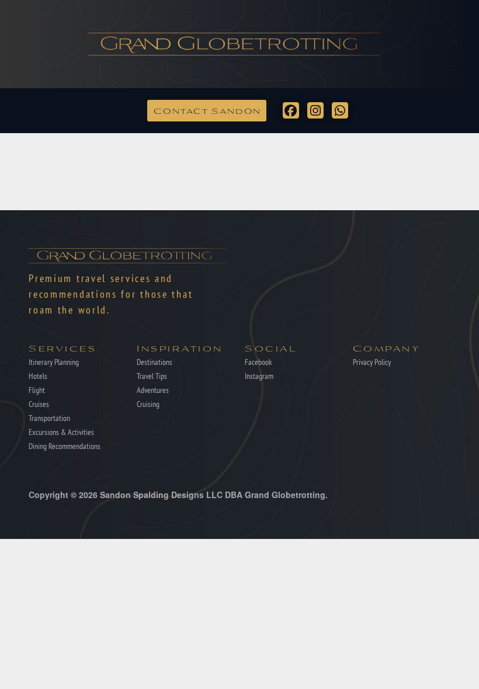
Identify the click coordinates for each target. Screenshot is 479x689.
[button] (206, 110)
